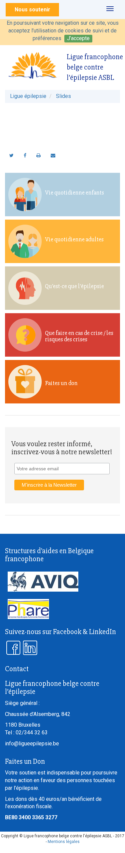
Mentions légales (64, 841)
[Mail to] (53, 155)
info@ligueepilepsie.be (32, 743)
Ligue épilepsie (28, 96)
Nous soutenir (32, 9)
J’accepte (78, 38)
